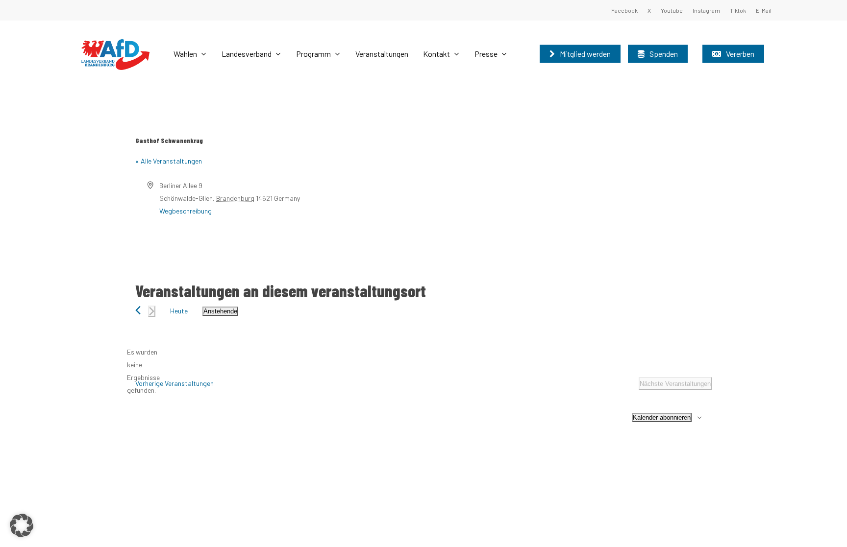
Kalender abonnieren (662, 417)
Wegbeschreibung (185, 211)
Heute (179, 311)
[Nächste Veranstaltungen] (151, 311)
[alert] (143, 371)
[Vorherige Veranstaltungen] (138, 310)
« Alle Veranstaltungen (168, 161)
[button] (21, 525)
